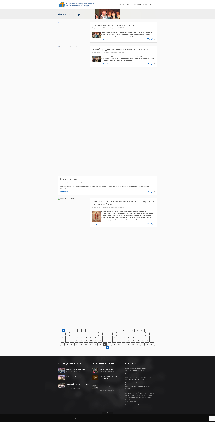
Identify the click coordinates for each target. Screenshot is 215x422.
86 (86, 344)
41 (62, 337)
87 (90, 344)
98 (142, 344)
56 (133, 337)
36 (133, 334)
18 (142, 330)
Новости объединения (110, 28)
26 (86, 334)
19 (146, 330)
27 (91, 334)
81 (62, 344)
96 (133, 344)
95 (128, 344)
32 (114, 334)
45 (81, 337)
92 (114, 344)
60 (152, 337)
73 (119, 340)
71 (110, 340)
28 (95, 334)
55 (128, 337)
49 (100, 337)
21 (62, 334)
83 (72, 344)
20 (151, 330)
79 (147, 340)
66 (86, 340)
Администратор (98, 28)
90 (104, 344)
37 (138, 334)
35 (128, 334)
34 (124, 334)
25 (81, 334)
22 (67, 334)
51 (110, 337)
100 (152, 344)
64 (77, 340)
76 (133, 340)
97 (137, 344)
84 (76, 344)
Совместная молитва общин (76, 369)
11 (109, 330)
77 (138, 340)
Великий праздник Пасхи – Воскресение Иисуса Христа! (120, 49)
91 (109, 344)
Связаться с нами (139, 379)
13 (118, 330)
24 (77, 334)
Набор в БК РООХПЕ (107, 369)
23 (72, 334)
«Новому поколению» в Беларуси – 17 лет (113, 25)
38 (142, 334)
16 (132, 330)
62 (67, 340)
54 (124, 337)
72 (114, 340)
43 (72, 337)
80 (152, 340)
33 (119, 334)
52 (114, 337)
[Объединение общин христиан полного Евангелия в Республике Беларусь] (76, 4)
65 (81, 340)
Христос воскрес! (72, 376)
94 (123, 344)
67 (91, 340)
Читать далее (105, 39)
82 (67, 344)
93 (119, 344)
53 (119, 337)
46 (86, 337)
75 (128, 340)
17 (137, 330)
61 (62, 340)
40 (152, 334)
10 (104, 330)
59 (147, 337)
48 (95, 337)
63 (72, 340)
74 (124, 340)
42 (67, 337)
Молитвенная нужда (78, 182)
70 (105, 340)
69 (100, 340)
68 (95, 340)
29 (100, 334)
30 (105, 334)
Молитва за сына (69, 179)
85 (81, 344)
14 (123, 330)
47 (91, 337)
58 (142, 337)
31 (110, 334)
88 (95, 344)
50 (105, 337)
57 (138, 337)
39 (147, 334)
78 (142, 340)
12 (113, 330)
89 (100, 344)
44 (77, 337)
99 (147, 344)
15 (127, 330)
